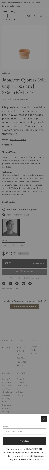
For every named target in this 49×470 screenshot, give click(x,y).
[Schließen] (44, 419)
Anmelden (24, 441)
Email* (6, 427)
